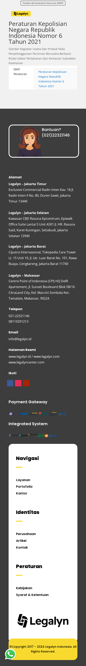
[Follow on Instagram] (18, 383)
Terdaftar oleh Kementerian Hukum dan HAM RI (43, 3)
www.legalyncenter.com (26, 362)
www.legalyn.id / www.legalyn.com (34, 356)
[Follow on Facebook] (10, 383)
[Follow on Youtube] (26, 383)
